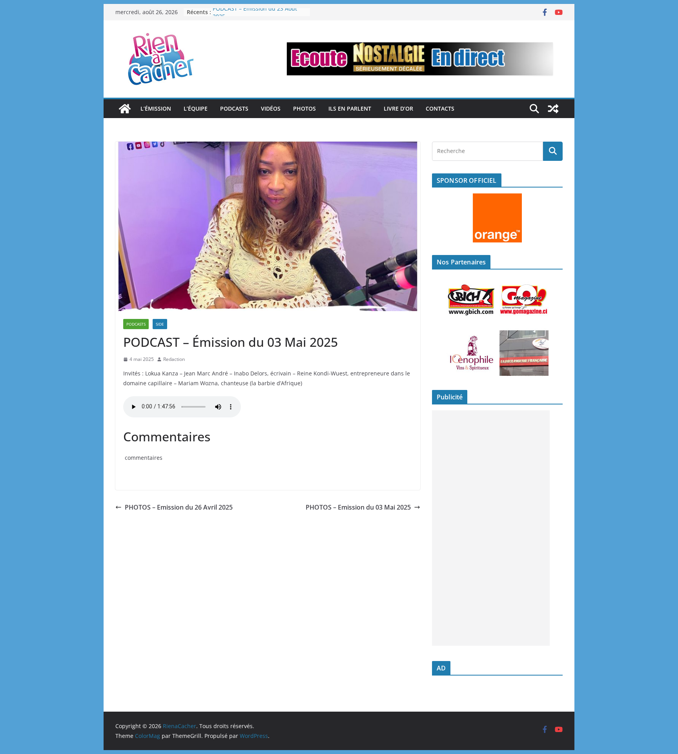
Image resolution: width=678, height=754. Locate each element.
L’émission (155, 108)
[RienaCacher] (124, 108)
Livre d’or (398, 108)
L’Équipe (196, 108)
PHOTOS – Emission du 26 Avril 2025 (179, 507)
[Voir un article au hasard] (553, 108)
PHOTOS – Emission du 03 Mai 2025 (358, 507)
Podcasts (234, 108)
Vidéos (271, 108)
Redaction (174, 359)
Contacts (440, 108)
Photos (304, 108)
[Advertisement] (491, 528)
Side (160, 324)
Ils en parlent (349, 108)
